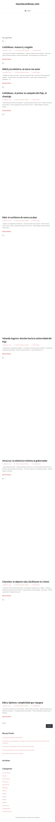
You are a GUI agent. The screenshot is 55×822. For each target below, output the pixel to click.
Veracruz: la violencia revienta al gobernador (24, 460)
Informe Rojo (36, 72)
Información (5, 781)
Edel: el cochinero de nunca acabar (19, 217)
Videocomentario (6, 811)
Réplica (4, 799)
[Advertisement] (27, 24)
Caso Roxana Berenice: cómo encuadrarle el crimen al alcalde (18, 750)
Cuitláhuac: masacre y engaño (17, 47)
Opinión (4, 793)
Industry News (6, 779)
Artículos (4, 776)
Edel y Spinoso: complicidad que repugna (22, 702)
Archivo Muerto (6, 773)
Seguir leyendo (6, 59)
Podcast (4, 796)
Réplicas (4, 802)
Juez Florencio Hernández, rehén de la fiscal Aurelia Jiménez (18, 746)
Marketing (5, 787)
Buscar (4, 723)
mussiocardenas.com (27, 4)
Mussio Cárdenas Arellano (22, 50)
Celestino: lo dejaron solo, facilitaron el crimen (25, 581)
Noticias (4, 790)
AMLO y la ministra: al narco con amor (21, 69)
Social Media (5, 805)
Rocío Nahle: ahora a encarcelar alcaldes (12, 753)
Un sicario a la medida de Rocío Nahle (12, 737)
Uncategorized (37, 50)
